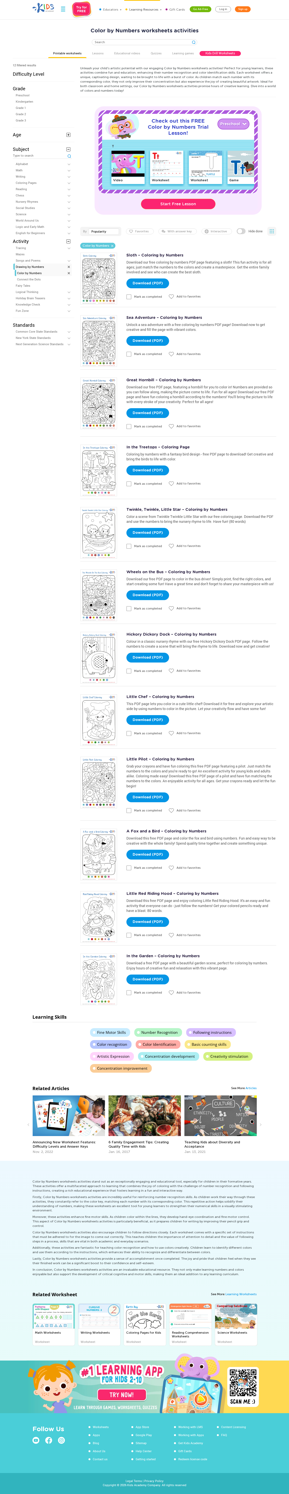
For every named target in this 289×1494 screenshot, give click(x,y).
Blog (96, 1443)
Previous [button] (29, 1125)
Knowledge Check (28, 304)
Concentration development (170, 1056)
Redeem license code (192, 1459)
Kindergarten (24, 101)
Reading (21, 189)
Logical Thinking (27, 292)
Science (21, 214)
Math (19, 170)
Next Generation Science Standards (40, 344)
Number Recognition (159, 1032)
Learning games (183, 53)
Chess (20, 195)
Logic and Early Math (30, 227)
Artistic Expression (113, 1056)
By (85, 231)
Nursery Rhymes (27, 202)
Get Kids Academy (190, 1443)
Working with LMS (190, 1427)
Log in (223, 9)
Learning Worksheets (241, 1294)
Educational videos (127, 53)
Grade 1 (21, 108)
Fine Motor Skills (111, 1032)
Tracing (21, 248)
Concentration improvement (122, 1068)
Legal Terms (134, 1481)
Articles (251, 1088)
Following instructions (212, 1032)
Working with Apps (191, 1435)
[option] (69, 1124)
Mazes (20, 254)
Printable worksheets (67, 53)
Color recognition (112, 1044)
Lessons (98, 53)
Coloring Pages (26, 183)
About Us (99, 1451)
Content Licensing (233, 1427)
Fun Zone (22, 311)
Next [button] (260, 1125)
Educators (110, 9)
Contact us (100, 1459)
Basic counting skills (209, 1044)
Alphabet (22, 164)
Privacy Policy (154, 1481)
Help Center (144, 1451)
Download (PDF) (148, 283)
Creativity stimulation (229, 1056)
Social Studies (25, 208)
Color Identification (159, 1044)
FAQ (224, 1435)
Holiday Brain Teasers (30, 298)
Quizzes (156, 53)
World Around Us (27, 220)
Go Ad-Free (200, 9)
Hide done (255, 231)
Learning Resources (143, 9)
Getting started (146, 1459)
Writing (20, 176)
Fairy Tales (23, 285)
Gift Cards (176, 9)
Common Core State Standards (36, 331)
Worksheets (101, 1427)
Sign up (243, 9)
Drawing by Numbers (30, 267)
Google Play (144, 1435)
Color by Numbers (29, 273)
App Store (142, 1427)
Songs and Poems (28, 260)
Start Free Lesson (178, 204)
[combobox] (104, 231)
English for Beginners (30, 233)
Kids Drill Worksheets (220, 53)
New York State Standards (33, 338)
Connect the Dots (29, 279)
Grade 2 (21, 114)
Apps (96, 1435)
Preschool (22, 95)
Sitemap (141, 1443)
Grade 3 (21, 120)
